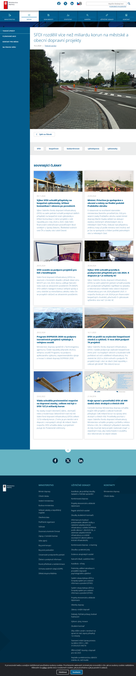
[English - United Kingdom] (79, 4)
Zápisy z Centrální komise (48, 536)
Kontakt (126, 19)
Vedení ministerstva (46, 501)
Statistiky (68, 19)
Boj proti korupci (45, 545)
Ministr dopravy (44, 491)
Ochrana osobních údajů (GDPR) (51, 569)
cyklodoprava (93, 148)
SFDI (39, 148)
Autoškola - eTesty (78, 563)
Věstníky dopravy (77, 605)
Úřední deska (44, 496)
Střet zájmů (43, 541)
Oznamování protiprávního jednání (51, 555)
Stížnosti (42, 527)
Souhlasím (76, 672)
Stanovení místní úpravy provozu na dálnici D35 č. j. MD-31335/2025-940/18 (83, 643)
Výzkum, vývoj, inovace (79, 621)
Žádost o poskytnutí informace (50, 559)
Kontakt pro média (10, 42)
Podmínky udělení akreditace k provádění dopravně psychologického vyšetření (82, 571)
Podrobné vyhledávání (117, 6)
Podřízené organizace (47, 522)
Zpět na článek (45, 134)
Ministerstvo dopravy (10, 5)
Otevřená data (44, 517)
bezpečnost (54, 148)
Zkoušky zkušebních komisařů (82, 515)
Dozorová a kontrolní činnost (49, 531)
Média (29, 19)
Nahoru (68, 450)
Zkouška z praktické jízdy (80, 549)
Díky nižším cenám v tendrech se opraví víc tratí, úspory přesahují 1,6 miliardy (83, 633)
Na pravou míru (9, 47)
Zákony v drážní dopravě (80, 609)
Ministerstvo (9, 19)
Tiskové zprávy (9, 31)
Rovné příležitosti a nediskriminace (52, 564)
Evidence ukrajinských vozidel (82, 554)
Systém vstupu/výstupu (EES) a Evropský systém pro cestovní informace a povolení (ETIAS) (82, 580)
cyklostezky (112, 148)
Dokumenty (48, 19)
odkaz (44, 667)
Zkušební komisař (77, 626)
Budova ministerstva (46, 505)
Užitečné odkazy (107, 19)
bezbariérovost (73, 148)
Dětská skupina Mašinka (48, 573)
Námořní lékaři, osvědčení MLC (83, 559)
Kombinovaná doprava (79, 498)
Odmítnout (63, 672)
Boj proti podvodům (46, 550)
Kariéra (87, 19)
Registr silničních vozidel (80, 510)
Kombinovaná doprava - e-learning (84, 545)
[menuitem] (9, 16)
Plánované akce (9, 36)
